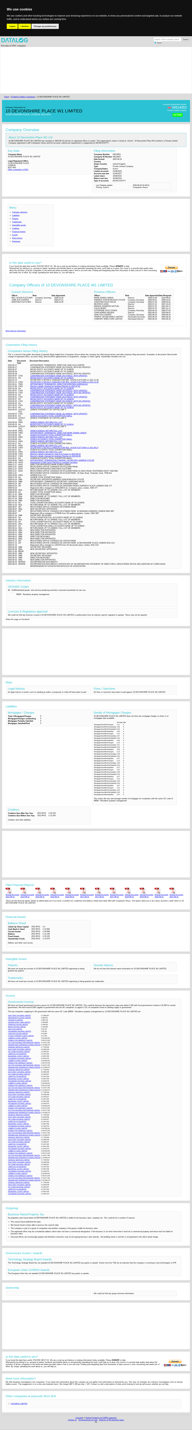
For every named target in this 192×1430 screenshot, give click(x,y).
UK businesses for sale (87, 1420)
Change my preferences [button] (45, 26)
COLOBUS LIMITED (19, 1404)
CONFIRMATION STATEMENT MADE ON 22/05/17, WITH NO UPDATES (60, 405)
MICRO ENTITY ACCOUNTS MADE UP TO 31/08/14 (52, 424)
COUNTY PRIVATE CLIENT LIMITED (21, 1036)
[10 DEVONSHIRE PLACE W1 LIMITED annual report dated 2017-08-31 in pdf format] (87, 890)
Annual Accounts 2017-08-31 (87, 896)
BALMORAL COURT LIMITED (18, 1056)
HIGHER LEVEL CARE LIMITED (19, 1022)
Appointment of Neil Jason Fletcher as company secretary (54, 462)
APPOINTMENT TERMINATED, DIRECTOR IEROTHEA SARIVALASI (59, 384)
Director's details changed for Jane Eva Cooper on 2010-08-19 (55, 454)
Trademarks (17, 222)
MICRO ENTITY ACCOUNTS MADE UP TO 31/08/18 (52, 399)
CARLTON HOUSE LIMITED (18, 1033)
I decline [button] (25, 26)
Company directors (19, 212)
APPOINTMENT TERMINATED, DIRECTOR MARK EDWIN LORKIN (58, 433)
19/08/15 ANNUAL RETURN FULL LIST (46, 422)
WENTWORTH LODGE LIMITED (19, 1018)
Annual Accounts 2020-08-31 (161, 896)
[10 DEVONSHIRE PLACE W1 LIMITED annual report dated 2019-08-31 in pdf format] (146, 890)
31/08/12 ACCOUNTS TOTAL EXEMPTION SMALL (51, 439)
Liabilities (16, 215)
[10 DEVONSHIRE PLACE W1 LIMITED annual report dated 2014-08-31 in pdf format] (42, 890)
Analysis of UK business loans (111, 1420)
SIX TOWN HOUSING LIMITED (19, 1051)
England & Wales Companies (23, 97)
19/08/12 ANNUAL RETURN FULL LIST (46, 441)
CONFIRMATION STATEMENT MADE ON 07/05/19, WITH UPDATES (58, 397)
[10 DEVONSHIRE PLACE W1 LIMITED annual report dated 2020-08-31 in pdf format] (161, 890)
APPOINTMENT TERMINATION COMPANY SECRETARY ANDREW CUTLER (62, 460)
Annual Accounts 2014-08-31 (42, 896)
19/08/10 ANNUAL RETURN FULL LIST (46, 452)
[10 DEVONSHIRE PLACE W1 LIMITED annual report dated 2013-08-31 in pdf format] (27, 890)
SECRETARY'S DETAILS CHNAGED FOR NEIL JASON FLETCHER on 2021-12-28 (64, 382)
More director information (16, 331)
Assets (15, 235)
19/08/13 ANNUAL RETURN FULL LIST (46, 437)
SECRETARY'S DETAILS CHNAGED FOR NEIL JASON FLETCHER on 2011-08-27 (64, 448)
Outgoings (16, 241)
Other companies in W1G (18, 170)
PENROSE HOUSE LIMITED (18, 1024)
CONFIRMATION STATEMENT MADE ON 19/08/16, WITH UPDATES (58, 414)
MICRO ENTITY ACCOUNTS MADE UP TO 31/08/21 (52, 378)
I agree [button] (12, 26)
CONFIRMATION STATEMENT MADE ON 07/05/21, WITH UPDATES (58, 391)
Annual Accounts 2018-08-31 (132, 896)
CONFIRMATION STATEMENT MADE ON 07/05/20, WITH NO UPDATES (60, 393)
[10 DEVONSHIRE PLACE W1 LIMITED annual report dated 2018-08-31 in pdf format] (132, 890)
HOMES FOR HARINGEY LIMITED (20, 1040)
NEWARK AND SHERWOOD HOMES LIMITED (24, 1045)
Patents (15, 219)
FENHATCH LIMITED (15, 1020)
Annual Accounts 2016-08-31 (72, 896)
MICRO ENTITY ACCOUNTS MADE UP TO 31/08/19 (52, 395)
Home (6, 97)
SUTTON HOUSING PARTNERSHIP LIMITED (24, 1042)
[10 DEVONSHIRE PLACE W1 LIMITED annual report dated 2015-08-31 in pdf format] (57, 890)
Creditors (15, 228)
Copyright (79, 1418)
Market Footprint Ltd (94, 1418)
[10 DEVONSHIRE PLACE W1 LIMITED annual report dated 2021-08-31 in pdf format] (176, 890)
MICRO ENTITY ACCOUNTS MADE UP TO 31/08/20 (52, 388)
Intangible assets (19, 225)
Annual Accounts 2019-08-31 (146, 896)
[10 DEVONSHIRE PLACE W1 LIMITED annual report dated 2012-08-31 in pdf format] (12, 890)
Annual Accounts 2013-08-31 (27, 896)
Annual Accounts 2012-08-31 (12, 896)
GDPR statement (110, 1418)
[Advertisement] (88, 70)
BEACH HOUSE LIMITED (17, 1027)
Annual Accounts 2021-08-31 (176, 896)
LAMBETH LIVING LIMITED (17, 1038)
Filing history (17, 238)
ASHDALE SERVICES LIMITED (19, 1047)
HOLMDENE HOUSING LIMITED (19, 1031)
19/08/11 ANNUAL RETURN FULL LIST (46, 446)
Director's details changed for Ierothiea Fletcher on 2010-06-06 (55, 456)
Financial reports (19, 232)
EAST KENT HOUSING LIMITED (19, 1015)
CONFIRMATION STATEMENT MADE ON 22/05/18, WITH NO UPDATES (60, 401)
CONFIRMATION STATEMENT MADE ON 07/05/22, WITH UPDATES (58, 376)
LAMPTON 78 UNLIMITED (17, 1054)
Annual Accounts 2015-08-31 (57, 896)
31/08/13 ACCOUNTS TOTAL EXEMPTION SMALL (51, 435)
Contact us (72, 1420)
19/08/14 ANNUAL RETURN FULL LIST (46, 431)
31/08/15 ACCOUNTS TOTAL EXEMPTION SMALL (51, 416)
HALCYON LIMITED (15, 1029)
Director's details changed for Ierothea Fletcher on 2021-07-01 (55, 386)
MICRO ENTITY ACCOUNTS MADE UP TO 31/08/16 (52, 407)
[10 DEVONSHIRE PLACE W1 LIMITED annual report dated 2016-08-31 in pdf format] (72, 890)
